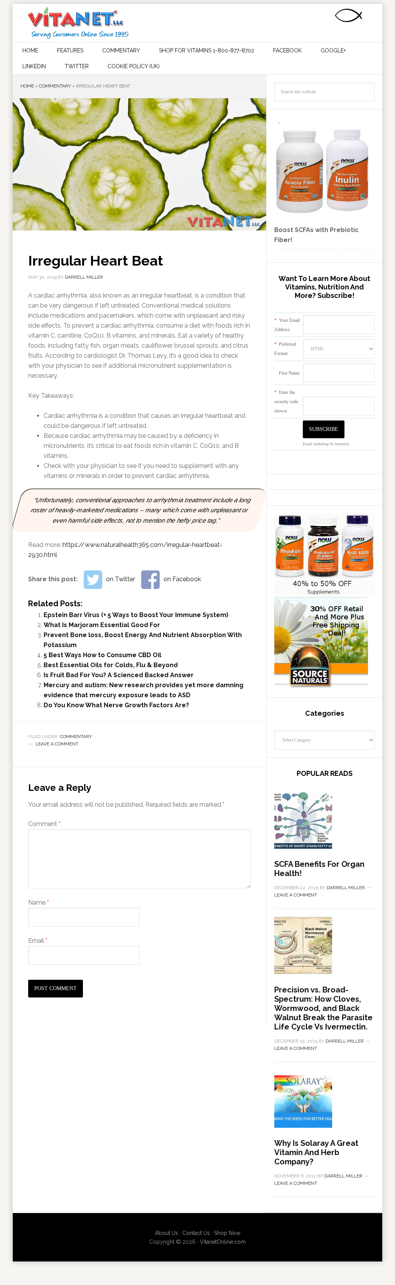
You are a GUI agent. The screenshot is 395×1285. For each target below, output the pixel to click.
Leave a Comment (56, 744)
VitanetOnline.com (223, 1242)
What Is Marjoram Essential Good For (102, 625)
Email (37, 940)
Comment (44, 824)
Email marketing (316, 444)
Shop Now (227, 1233)
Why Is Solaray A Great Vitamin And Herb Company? (316, 1152)
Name (38, 902)
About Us (166, 1233)
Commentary (55, 86)
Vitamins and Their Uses (78, 23)
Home (27, 86)
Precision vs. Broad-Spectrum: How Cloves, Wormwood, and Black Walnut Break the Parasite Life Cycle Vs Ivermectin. (323, 1008)
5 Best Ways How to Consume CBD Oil (102, 655)
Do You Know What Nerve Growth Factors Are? (116, 705)
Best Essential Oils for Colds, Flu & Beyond (111, 665)
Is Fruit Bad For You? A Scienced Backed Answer (119, 675)
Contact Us (196, 1233)
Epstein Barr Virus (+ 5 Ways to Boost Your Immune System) (136, 615)
